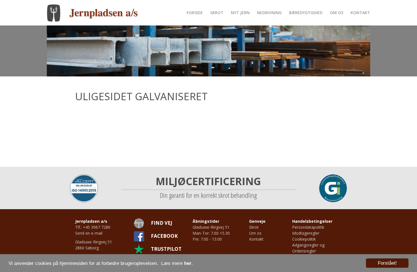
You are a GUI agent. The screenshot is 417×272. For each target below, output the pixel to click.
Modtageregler (305, 233)
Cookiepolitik (304, 239)
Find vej (161, 223)
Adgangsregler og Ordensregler (308, 248)
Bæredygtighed (306, 12)
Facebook (164, 236)
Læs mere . (177, 263)
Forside (195, 12)
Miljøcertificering (208, 181)
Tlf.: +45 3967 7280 (92, 227)
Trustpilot (166, 249)
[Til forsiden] (92, 12)
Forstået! (387, 263)
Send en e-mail (88, 233)
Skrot (217, 12)
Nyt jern (240, 12)
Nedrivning (269, 12)
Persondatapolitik (308, 227)
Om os (336, 12)
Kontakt (360, 12)
